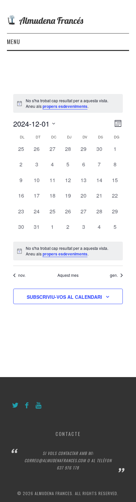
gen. (114, 275)
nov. (21, 275)
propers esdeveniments (65, 106)
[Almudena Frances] (68, 19)
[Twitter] (15, 405)
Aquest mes (68, 275)
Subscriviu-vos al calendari (64, 297)
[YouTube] (38, 405)
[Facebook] (27, 405)
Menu (13, 41)
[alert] (68, 251)
